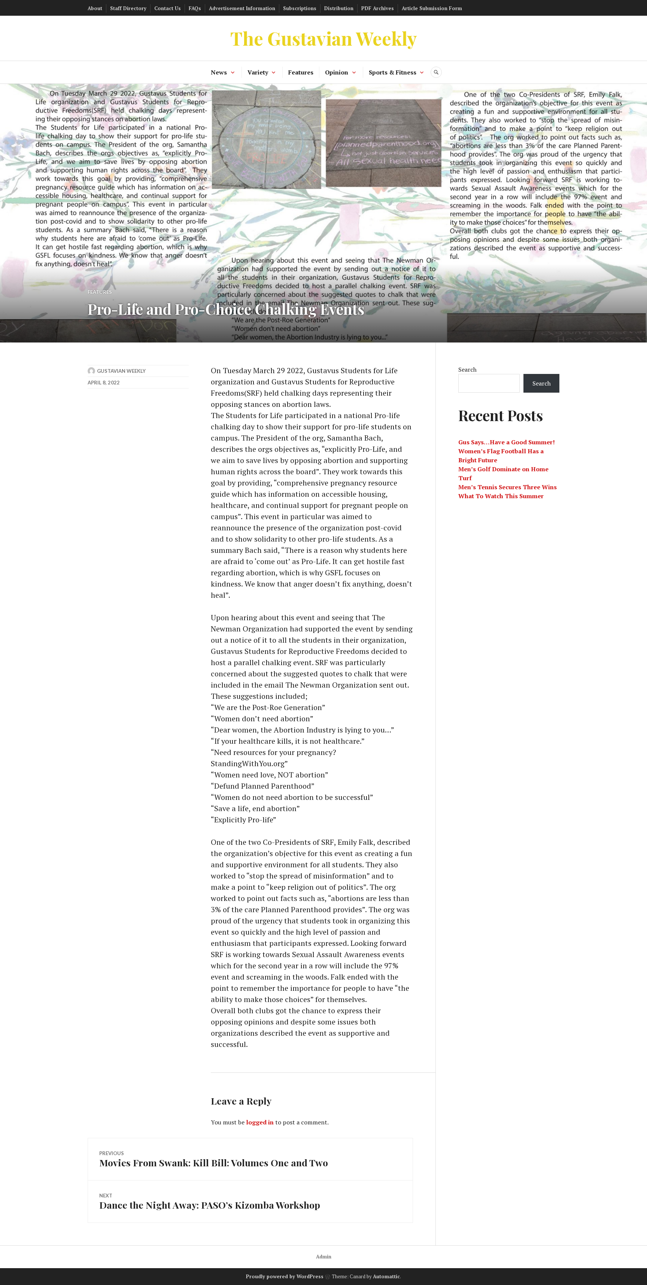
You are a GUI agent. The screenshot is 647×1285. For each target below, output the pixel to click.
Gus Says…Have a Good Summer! (506, 442)
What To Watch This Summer (501, 496)
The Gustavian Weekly (323, 38)
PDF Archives (377, 8)
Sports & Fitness (392, 72)
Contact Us (167, 8)
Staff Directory (128, 8)
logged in (260, 1122)
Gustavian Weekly (121, 371)
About (95, 8)
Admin (323, 1256)
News (219, 72)
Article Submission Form (432, 8)
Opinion (336, 72)
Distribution (338, 8)
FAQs (195, 8)
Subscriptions (299, 8)
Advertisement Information (242, 8)
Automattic (386, 1276)
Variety (257, 72)
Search (467, 369)
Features (300, 72)
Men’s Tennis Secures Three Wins (507, 487)
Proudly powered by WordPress (285, 1276)
